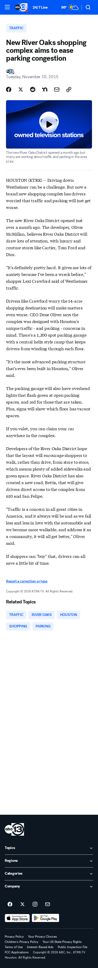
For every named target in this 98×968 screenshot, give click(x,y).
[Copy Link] (68, 89)
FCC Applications (17, 952)
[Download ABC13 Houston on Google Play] (45, 918)
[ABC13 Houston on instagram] (35, 904)
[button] (7, 7)
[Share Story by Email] (56, 89)
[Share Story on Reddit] (32, 89)
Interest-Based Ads (40, 947)
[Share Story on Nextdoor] (44, 89)
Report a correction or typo (26, 581)
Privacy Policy (14, 936)
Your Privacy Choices (42, 936)
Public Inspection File (72, 947)
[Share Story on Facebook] (8, 89)
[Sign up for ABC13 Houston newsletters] (47, 904)
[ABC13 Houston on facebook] (10, 904)
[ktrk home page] (14, 829)
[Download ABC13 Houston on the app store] (17, 918)
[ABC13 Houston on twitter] (22, 904)
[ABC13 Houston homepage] (21, 7)
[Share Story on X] (20, 89)
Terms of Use (14, 947)
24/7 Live (40, 7)
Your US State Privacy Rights (62, 941)
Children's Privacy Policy (21, 941)
